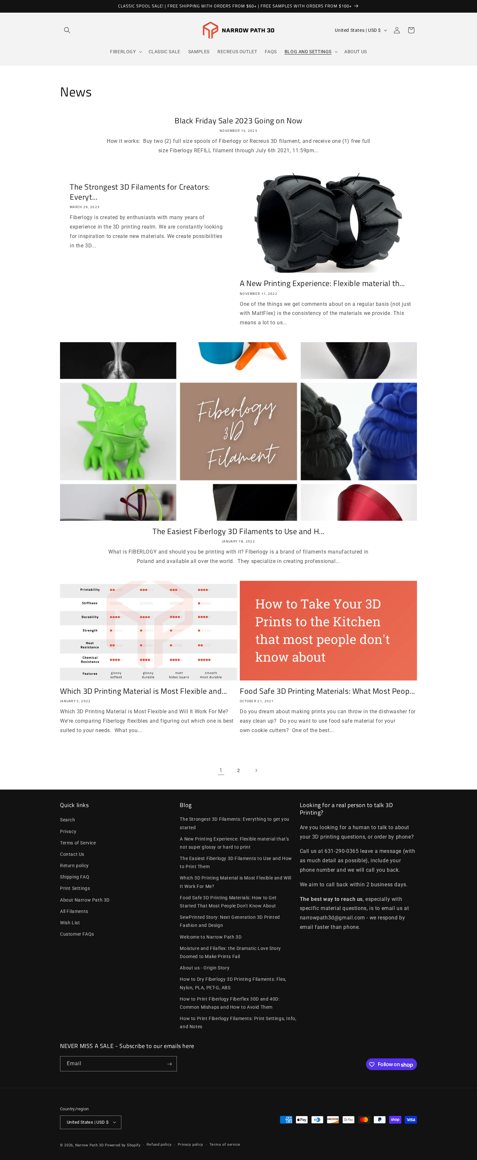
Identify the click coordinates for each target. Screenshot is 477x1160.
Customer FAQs (77, 934)
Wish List (70, 922)
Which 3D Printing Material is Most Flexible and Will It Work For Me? (235, 882)
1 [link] (221, 770)
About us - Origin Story (204, 967)
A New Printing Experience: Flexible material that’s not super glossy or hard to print (234, 843)
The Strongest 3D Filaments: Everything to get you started (234, 823)
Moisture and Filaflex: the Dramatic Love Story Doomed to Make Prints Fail (230, 952)
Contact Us (72, 854)
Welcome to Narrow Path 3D (210, 937)
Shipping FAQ (74, 876)
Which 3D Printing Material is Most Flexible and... (143, 691)
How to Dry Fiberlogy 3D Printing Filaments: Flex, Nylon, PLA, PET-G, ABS (233, 983)
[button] (67, 30)
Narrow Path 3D (89, 1145)
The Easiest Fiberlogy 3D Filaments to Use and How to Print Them (236, 862)
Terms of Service (78, 842)
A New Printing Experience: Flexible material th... (322, 283)
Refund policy (159, 1144)
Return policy (74, 865)
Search (67, 819)
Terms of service (225, 1144)
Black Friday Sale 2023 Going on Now (238, 121)
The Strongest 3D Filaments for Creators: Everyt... (140, 192)
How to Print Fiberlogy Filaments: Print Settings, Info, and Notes (238, 1022)
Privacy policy (190, 1144)
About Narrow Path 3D (85, 900)
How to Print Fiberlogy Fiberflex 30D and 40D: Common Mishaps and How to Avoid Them (229, 1003)
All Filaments (74, 911)
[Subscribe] (169, 1064)
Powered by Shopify (123, 1145)
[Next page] (256, 770)
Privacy (68, 831)
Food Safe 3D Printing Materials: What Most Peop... (327, 691)
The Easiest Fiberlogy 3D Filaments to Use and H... (238, 531)
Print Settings (75, 888)
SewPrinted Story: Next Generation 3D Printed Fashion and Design (230, 921)
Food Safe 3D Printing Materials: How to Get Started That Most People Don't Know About (228, 901)
